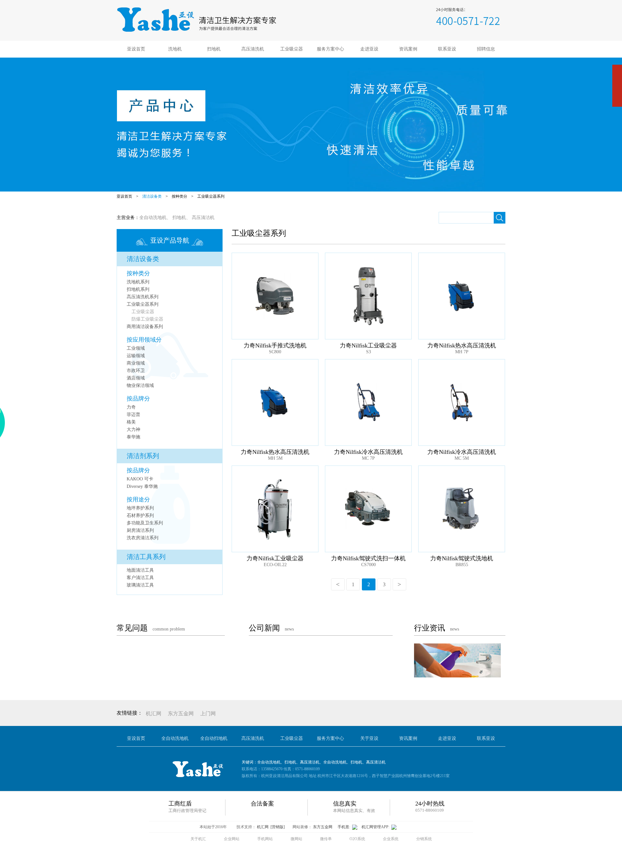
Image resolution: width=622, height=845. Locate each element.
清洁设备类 (152, 196)
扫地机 (214, 49)
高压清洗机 (252, 49)
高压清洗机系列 (142, 296)
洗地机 (175, 49)
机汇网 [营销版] (271, 827)
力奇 (131, 407)
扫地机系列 (138, 289)
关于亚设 (369, 738)
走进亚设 (369, 49)
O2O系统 (357, 839)
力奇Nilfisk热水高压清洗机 (461, 345)
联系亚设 (447, 49)
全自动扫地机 (213, 738)
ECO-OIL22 (275, 564)
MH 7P (461, 351)
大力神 (133, 429)
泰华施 (133, 436)
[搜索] (499, 218)
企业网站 (231, 839)
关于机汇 (198, 839)
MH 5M (275, 458)
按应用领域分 (144, 339)
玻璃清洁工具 (140, 585)
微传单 (326, 839)
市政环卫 (136, 370)
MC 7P (368, 458)
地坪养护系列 (140, 508)
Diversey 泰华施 (142, 486)
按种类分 (179, 196)
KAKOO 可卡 (140, 479)
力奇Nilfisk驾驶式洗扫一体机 (368, 558)
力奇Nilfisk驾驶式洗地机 (461, 558)
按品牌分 (138, 398)
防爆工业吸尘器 (147, 319)
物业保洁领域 (140, 385)
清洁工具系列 (146, 556)
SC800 (275, 351)
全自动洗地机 (153, 217)
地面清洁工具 (140, 570)
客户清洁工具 (140, 577)
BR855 (461, 564)
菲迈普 (133, 414)
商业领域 (136, 363)
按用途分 (138, 499)
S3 (368, 351)
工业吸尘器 (291, 49)
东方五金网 (181, 713)
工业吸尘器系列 (211, 196)
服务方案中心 (330, 49)
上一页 (338, 584)
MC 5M (462, 458)
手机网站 (265, 839)
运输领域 (136, 355)
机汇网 (153, 713)
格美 (131, 422)
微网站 (296, 839)
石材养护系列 (140, 515)
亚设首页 (136, 49)
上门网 (208, 713)
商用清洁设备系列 (145, 326)
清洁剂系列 (143, 455)
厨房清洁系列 (140, 530)
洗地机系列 (138, 282)
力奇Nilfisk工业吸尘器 (368, 345)
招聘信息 (486, 49)
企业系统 (390, 839)
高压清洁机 (203, 217)
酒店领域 (136, 378)
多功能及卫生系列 (145, 523)
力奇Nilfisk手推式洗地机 (275, 345)
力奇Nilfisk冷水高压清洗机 (368, 452)
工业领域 (136, 348)
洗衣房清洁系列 (142, 537)
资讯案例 (408, 49)
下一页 (399, 584)
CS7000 (368, 564)
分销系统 (424, 839)
